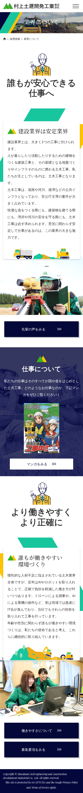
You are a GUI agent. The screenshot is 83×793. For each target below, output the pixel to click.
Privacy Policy (70, 782)
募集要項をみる (33, 749)
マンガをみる (37, 464)
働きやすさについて (36, 730)
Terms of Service (40, 787)
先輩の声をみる (33, 329)
